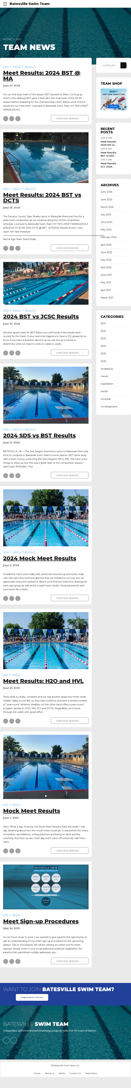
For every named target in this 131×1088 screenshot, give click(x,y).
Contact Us (75, 1073)
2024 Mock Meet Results (39, 558)
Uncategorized (109, 406)
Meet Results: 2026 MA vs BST (108, 145)
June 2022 (106, 252)
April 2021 (106, 290)
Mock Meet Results (31, 810)
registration (107, 383)
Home (7, 39)
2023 (103, 338)
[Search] (123, 65)
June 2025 (106, 199)
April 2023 (106, 244)
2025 (103, 353)
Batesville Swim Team (30, 4)
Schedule (106, 399)
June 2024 (106, 222)
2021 (5, 674)
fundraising (107, 368)
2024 (6, 66)
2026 (103, 361)
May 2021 (106, 282)
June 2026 (106, 191)
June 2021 (106, 274)
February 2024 (109, 237)
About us (49, 1073)
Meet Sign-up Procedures (41, 921)
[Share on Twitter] (11, 118)
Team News (91, 1073)
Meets (62, 1073)
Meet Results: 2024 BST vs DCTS (42, 197)
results (30, 66)
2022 (103, 331)
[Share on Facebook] (5, 118)
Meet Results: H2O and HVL (43, 680)
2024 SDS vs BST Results (39, 435)
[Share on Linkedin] (17, 118)
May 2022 (106, 259)
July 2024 (106, 214)
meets (17, 66)
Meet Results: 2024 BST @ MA (41, 75)
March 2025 (107, 207)
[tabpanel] (46, 640)
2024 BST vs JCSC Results (41, 316)
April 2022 (106, 267)
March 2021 (107, 297)
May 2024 (106, 229)
